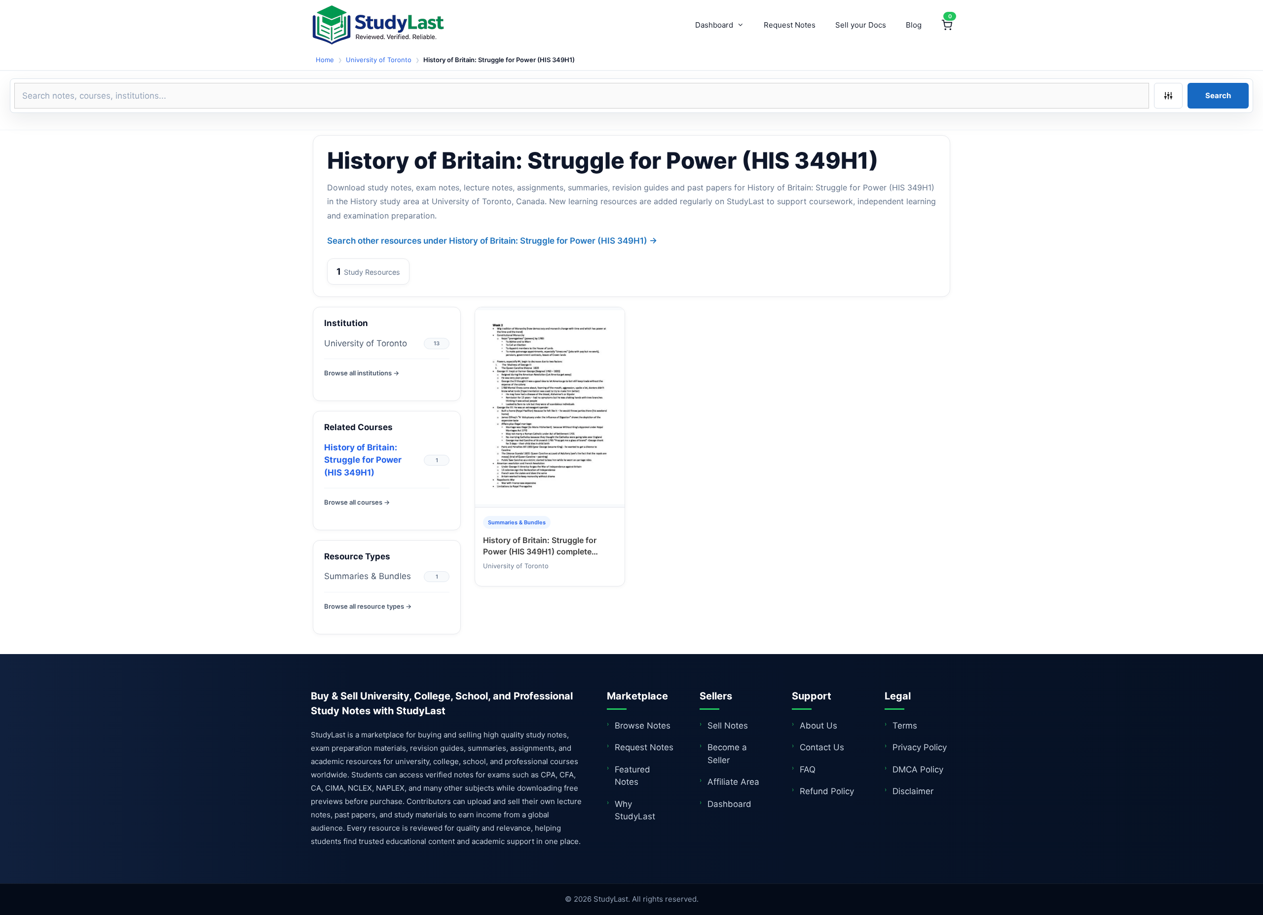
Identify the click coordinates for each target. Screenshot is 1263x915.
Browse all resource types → (367, 606)
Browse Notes (642, 726)
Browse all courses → (357, 502)
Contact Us (822, 747)
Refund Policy (827, 791)
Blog (914, 25)
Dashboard (714, 25)
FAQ (808, 769)
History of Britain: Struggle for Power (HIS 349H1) (363, 459)
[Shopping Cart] (946, 25)
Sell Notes (727, 726)
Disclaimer (912, 791)
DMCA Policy (917, 769)
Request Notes (790, 25)
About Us (818, 726)
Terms (904, 726)
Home (325, 60)
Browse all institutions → (361, 373)
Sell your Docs (860, 25)
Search (1218, 95)
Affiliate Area (733, 782)
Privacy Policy (919, 747)
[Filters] (1168, 96)
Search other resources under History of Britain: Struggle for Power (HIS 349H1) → (492, 241)
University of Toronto (378, 60)
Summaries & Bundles (367, 576)
